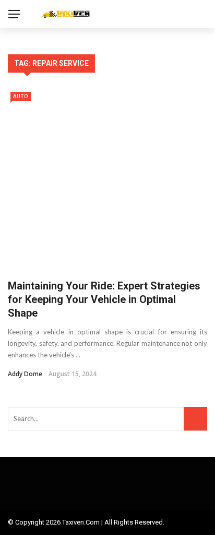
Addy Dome (25, 373)
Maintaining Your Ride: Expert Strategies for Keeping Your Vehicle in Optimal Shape (104, 299)
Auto (20, 96)
